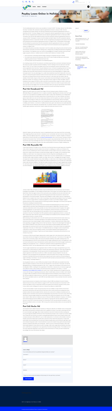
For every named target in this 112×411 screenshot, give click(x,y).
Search (77, 28)
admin (25, 341)
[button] (88, 7)
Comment (26, 354)
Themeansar (44, 409)
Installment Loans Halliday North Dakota (32, 270)
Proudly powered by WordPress (28, 409)
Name (25, 359)
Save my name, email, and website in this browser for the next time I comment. (42, 375)
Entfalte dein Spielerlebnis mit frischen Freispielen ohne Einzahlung (82, 58)
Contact (44, 6)
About (38, 6)
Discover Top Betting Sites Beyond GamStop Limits (81, 47)
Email (24, 365)
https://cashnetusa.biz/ (46, 137)
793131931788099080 (80, 44)
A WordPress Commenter (80, 67)
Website (25, 370)
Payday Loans (34, 16)
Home (34, 6)
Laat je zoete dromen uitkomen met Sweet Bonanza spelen (80, 53)
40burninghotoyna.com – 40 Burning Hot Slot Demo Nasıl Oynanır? (82, 40)
